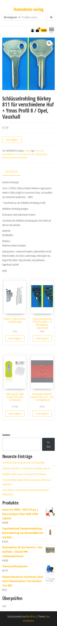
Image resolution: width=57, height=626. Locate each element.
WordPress (31, 616)
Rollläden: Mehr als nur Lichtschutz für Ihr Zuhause (24, 474)
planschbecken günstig (18, 157)
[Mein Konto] (32, 30)
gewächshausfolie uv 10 (10, 154)
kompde (23, 154)
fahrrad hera (39, 150)
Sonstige (27, 150)
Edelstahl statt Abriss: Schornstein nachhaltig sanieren (26, 468)
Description (11, 171)
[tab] (13, 172)
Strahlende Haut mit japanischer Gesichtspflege (23, 462)
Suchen (6, 435)
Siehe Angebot (11, 140)
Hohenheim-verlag (28, 9)
